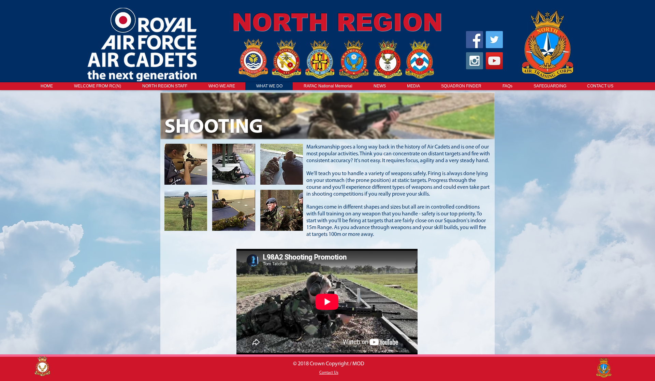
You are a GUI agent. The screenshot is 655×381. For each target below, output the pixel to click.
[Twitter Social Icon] (494, 39)
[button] (185, 164)
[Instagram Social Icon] (474, 60)
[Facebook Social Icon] (474, 39)
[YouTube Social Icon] (494, 60)
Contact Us (328, 373)
